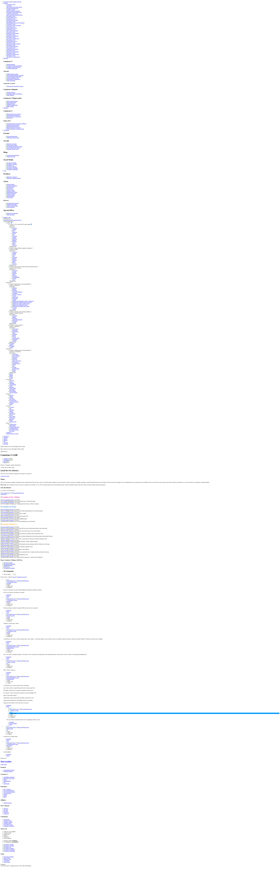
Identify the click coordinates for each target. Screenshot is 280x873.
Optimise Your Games (24, 306)
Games (12, 189)
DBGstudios (9, 745)
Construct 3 (20, 224)
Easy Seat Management (9, 790)
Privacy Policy (7, 858)
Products (6, 3)
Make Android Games (24, 303)
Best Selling (14, 204)
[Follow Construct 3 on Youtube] (11, 164)
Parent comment (13, 723)
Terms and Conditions (9, 856)
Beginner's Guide (14, 74)
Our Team (6, 809)
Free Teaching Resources (9, 792)
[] (7, 579)
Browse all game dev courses (16, 86)
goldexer (8, 632)
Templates (13, 193)
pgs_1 (7, 663)
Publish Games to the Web (25, 302)
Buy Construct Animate (15, 178)
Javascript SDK (14, 105)
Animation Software (8, 771)
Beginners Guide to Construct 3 (26, 301)
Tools (11, 197)
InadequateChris (10, 648)
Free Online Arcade (8, 824)
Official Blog (16, 155)
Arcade (8, 406)
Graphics (13, 191)
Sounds (15, 192)
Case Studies (6, 783)
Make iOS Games (23, 305)
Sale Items (12, 214)
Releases (6, 440)
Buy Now (6, 444)
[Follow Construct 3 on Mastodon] (12, 169)
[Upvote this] (5, 493)
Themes (13, 195)
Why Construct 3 (7, 789)
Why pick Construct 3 (16, 114)
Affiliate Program (8, 803)
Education (6, 107)
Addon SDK (14, 68)
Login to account (14, 433)
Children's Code (7, 859)
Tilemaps (12, 196)
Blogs (7, 423)
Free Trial (6, 442)
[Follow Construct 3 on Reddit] (11, 162)
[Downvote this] (18, 493)
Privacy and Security (16, 116)
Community (6, 130)
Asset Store (9, 379)
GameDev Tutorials (8, 822)
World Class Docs (15, 125)
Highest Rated (14, 205)
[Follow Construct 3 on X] (10, 165)
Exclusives (12, 207)
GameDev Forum (8, 820)
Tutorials (12, 95)
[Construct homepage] (12, 1)
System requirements (17, 65)
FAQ (11, 118)
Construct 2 (15, 325)
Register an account (21, 577)
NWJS (14, 102)
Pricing (5, 779)
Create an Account (5, 476)
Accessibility (6, 860)
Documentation (7, 781)
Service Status (7, 862)
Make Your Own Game (9, 778)
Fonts (11, 188)
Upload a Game (15, 149)
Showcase (6, 437)
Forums (8, 394)
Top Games (14, 144)
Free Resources (16, 115)
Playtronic (8, 601)
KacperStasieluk (10, 679)
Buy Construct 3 (13, 177)
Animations (14, 185)
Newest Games (13, 145)
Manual (13, 64)
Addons (12, 184)
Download (15, 101)
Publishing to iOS (14, 78)
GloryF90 (8, 583)
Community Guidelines (9, 826)
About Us (6, 808)
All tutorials (12, 80)
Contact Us (9, 432)
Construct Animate (20, 248)
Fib (7, 730)
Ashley (11, 712)
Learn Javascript (7, 793)
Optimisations (16, 79)
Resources (6, 58)
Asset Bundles (14, 213)
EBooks (12, 187)
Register (6, 217)
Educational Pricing (14, 126)
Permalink (8, 595)
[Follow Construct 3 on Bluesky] (11, 166)
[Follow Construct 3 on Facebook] (12, 168)
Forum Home (14, 136)
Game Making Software (9, 770)
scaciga (8, 617)
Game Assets (6, 819)
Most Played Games (17, 146)
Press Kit (6, 811)
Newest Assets (15, 203)
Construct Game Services (23, 266)
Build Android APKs (16, 76)
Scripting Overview (16, 67)
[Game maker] (12, 220)
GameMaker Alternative (9, 777)
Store (5, 170)
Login (9, 217)
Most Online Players (15, 147)
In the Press (6, 812)
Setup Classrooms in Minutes (19, 123)
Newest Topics (15, 137)
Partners (5, 794)
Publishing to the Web (18, 75)
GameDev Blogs (7, 823)
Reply (7, 596)
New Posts (12, 156)
